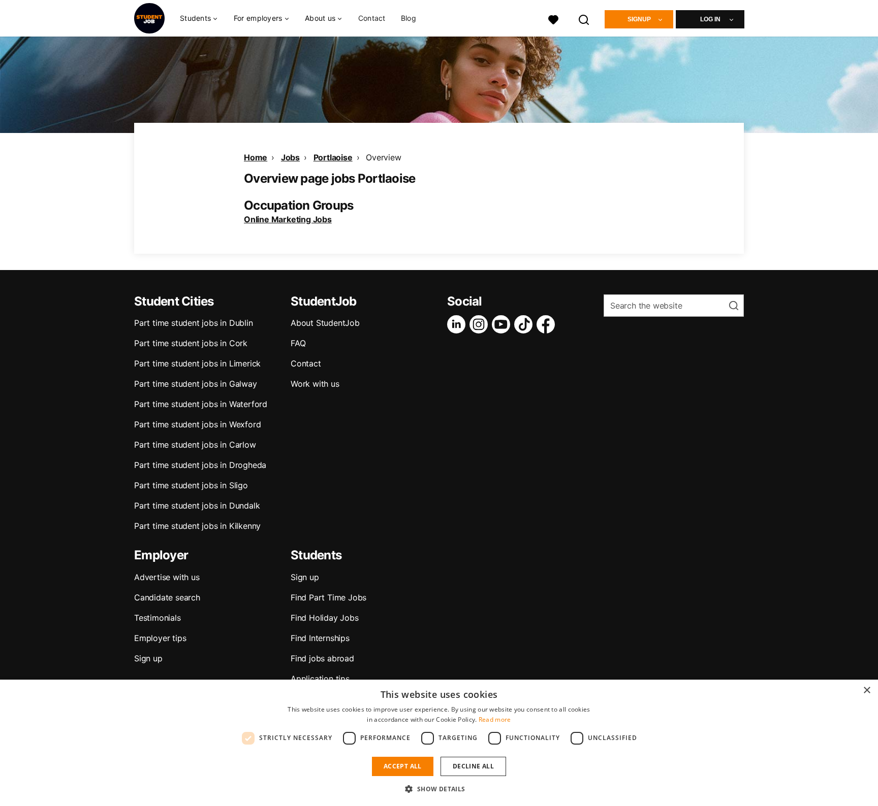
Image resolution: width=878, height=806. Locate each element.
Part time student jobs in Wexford (197, 424)
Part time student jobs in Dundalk (197, 505)
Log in (710, 19)
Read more (495, 719)
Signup (639, 19)
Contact (372, 18)
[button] (439, 789)
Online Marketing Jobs (288, 219)
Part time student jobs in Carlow (195, 445)
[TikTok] (525, 324)
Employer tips (160, 638)
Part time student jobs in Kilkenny (197, 526)
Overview (383, 157)
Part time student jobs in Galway (195, 384)
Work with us (315, 384)
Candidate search (167, 597)
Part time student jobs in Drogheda (200, 465)
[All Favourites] (553, 18)
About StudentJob (325, 323)
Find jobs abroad (322, 658)
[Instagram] (480, 324)
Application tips (320, 679)
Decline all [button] (473, 766)
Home (255, 157)
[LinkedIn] (458, 324)
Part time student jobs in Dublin (193, 323)
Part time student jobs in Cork (190, 343)
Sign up (148, 658)
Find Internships (320, 638)
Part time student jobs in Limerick (197, 363)
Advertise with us (167, 577)
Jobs (290, 157)
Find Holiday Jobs (325, 618)
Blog (408, 18)
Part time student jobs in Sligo (191, 485)
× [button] (866, 690)
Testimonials (157, 618)
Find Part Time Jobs (328, 597)
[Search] (584, 18)
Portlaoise (333, 157)
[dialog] (439, 743)
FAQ (298, 343)
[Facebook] (548, 324)
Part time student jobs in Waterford (200, 404)
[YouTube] (503, 324)
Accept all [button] (403, 766)
